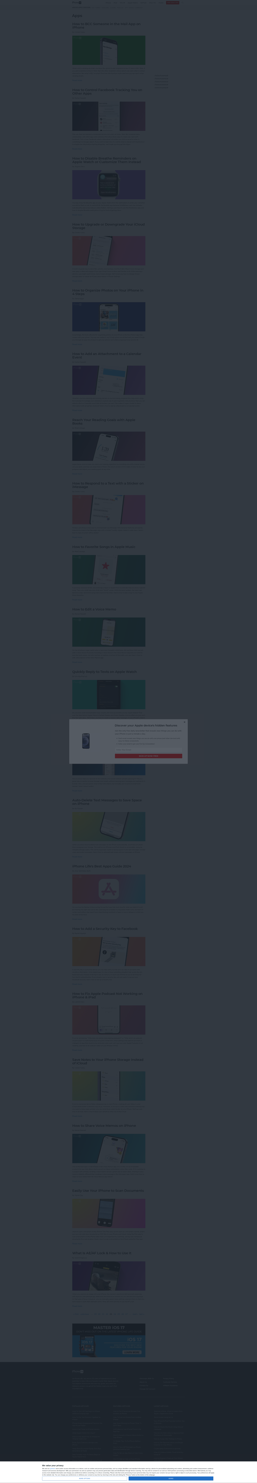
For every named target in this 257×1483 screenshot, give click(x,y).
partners (52, 1468)
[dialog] (128, 1472)
